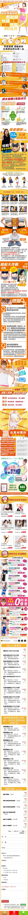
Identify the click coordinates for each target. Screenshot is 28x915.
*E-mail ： (4, 847)
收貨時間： (4, 866)
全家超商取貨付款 (8, 857)
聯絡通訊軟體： (5, 875)
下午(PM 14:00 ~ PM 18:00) (10, 872)
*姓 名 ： (4, 836)
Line (5, 877)
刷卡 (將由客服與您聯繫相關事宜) (12, 855)
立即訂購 (5, 901)
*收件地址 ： (4, 860)
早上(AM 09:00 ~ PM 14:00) (10, 870)
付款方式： (4, 853)
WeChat (6, 879)
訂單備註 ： (4, 889)
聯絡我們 (24, 904)
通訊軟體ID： (4, 882)
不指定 (5, 868)
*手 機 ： (4, 842)
